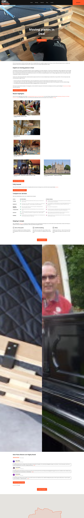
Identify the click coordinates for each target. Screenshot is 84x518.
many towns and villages (67, 85)
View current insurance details (19, 190)
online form (21, 223)
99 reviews (22, 457)
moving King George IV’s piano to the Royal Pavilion (35, 96)
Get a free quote (18, 227)
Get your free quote (41, 40)
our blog (54, 97)
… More (34, 465)
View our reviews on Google (19, 482)
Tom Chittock (17, 467)
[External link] (14, 461)
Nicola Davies (17, 474)
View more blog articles (18, 180)
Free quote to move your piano (19, 90)
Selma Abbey (17, 460)
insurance (56, 187)
